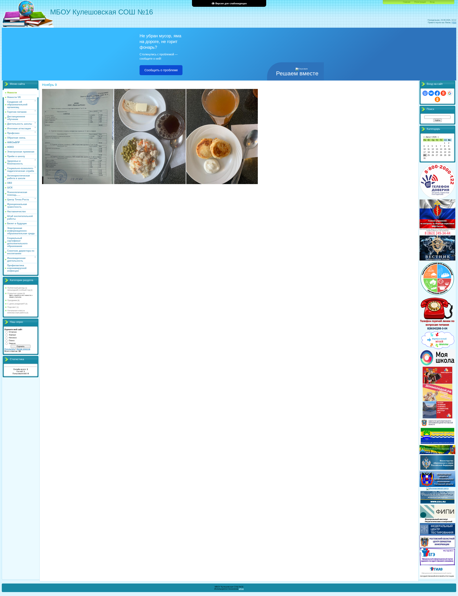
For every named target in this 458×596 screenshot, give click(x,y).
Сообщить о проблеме (161, 70)
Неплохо (13, 338)
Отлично (13, 332)
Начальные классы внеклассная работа (16, 311)
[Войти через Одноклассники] (437, 99)
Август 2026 (431, 137)
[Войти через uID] (425, 93)
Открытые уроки (14, 293)
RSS (454, 22)
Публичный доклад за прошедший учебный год (18, 289)
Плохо (11, 340)
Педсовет (11, 307)
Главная (406, 2)
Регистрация (420, 2)
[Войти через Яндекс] (443, 93)
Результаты (9, 349)
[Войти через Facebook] (437, 93)
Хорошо (12, 335)
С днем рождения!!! (16, 304)
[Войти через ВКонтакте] (431, 93)
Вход (432, 2)
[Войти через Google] (449, 93)
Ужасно (12, 343)
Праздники (12, 300)
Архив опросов (23, 349)
